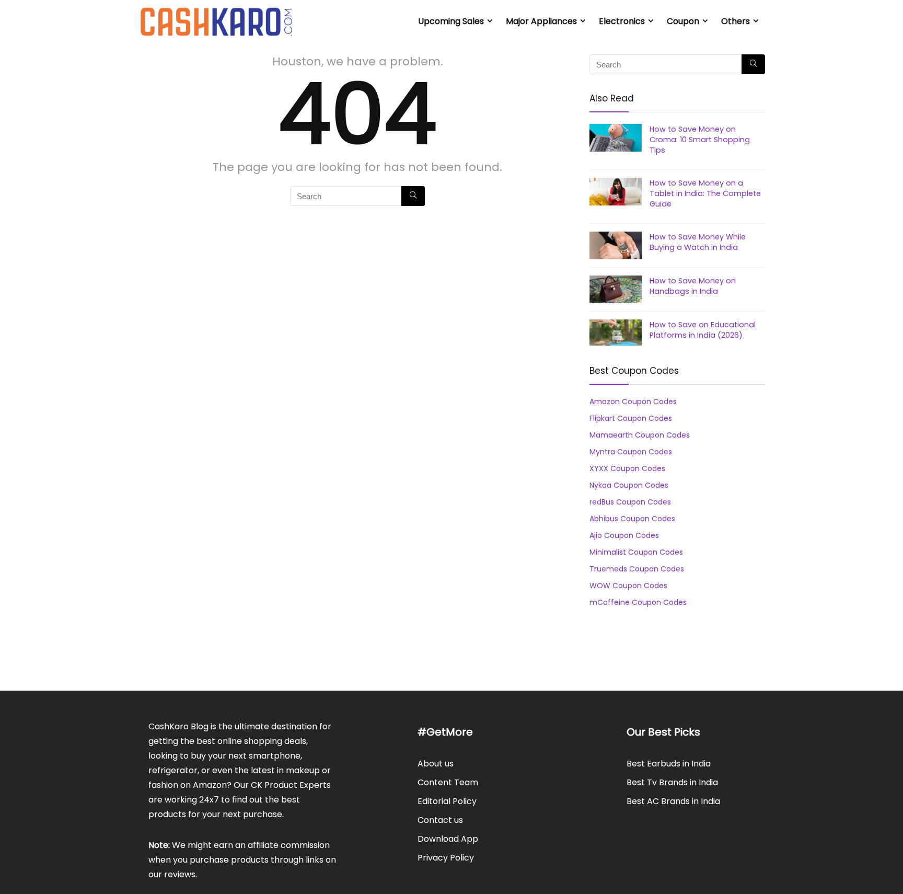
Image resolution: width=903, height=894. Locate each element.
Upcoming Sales (451, 21)
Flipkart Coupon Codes (630, 418)
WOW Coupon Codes (628, 585)
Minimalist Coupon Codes (636, 552)
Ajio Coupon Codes (624, 535)
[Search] (413, 196)
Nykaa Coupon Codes (628, 485)
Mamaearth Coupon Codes (639, 435)
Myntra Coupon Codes (630, 451)
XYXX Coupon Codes (627, 468)
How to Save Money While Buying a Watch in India (698, 242)
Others (735, 21)
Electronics (622, 21)
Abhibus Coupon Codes (632, 518)
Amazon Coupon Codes (633, 401)
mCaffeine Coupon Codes (638, 602)
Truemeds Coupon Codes (636, 569)
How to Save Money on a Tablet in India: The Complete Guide (705, 193)
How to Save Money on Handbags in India (693, 286)
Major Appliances (541, 21)
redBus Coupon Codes (630, 502)
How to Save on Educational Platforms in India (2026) (703, 329)
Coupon (683, 21)
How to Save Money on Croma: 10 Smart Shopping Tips (700, 139)
